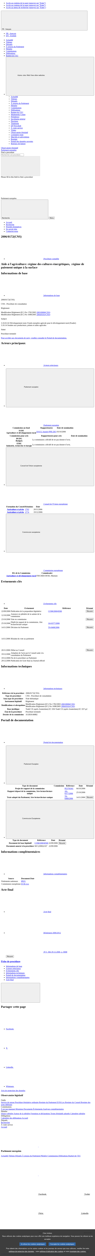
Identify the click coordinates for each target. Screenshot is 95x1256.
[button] (38, 1146)
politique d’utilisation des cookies (51, 1251)
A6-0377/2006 (54, 623)
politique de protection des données (21, 1251)
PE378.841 (69, 788)
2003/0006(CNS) (43, 312)
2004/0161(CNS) (43, 315)
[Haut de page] (20, 993)
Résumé (90, 611)
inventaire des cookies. (78, 1251)
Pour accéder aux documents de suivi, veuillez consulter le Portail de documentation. (34, 338)
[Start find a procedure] (20, 166)
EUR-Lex (25, 884)
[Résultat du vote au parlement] (66, 647)
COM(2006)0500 (55, 611)
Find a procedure (7, 152)
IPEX (23, 881)
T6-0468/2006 (53, 627)
